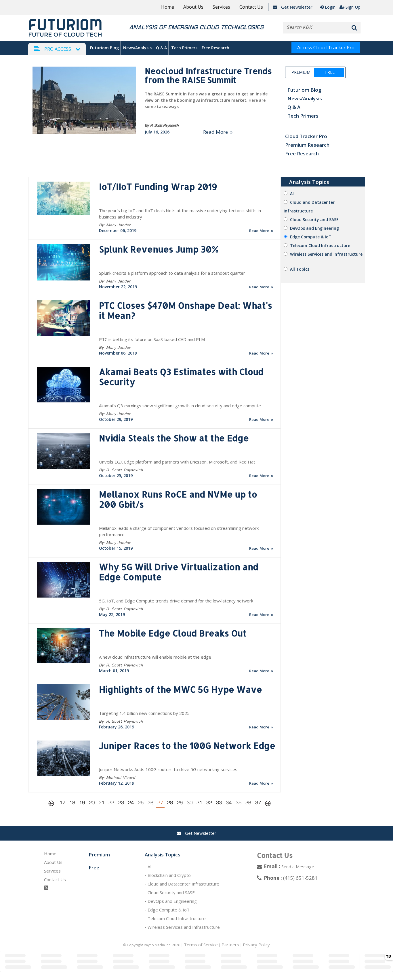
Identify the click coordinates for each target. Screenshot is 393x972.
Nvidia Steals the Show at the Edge (174, 437)
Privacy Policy (256, 944)
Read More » (217, 132)
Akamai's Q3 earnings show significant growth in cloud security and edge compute (180, 405)
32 (209, 802)
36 (248, 802)
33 (219, 802)
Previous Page (53, 804)
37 (258, 802)
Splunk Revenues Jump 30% (159, 249)
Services (221, 7)
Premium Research (307, 145)
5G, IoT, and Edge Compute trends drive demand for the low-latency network (176, 601)
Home (167, 7)
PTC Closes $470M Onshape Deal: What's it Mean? (185, 310)
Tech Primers (184, 47)
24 (131, 802)
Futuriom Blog (104, 47)
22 (111, 802)
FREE (329, 72)
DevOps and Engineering (314, 228)
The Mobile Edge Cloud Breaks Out (173, 633)
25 (141, 802)
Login (330, 7)
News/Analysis (137, 47)
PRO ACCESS (57, 49)
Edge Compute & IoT (310, 237)
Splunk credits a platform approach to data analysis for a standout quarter (172, 273)
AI (292, 193)
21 (101, 802)
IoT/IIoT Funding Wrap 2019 (158, 186)
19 (82, 802)
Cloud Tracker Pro (306, 136)
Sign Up (353, 7)
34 (229, 802)
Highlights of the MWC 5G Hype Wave (180, 689)
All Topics (299, 269)
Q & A (161, 47)
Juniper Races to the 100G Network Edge (187, 745)
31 (199, 802)
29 (180, 802)
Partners (230, 944)
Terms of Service (201, 944)
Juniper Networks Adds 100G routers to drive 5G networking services (168, 769)
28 (170, 802)
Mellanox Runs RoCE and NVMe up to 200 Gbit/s (178, 499)
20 (92, 802)
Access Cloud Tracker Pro (325, 47)
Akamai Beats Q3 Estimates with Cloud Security (181, 376)
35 (238, 802)
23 (121, 802)
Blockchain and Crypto (169, 875)
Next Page (268, 804)
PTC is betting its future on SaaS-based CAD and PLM (152, 339)
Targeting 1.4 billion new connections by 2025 (144, 713)
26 (150, 802)
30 (189, 802)
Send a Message (297, 866)
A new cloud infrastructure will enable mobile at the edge (155, 657)
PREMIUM (300, 72)
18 (72, 802)
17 (62, 802)
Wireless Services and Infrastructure (326, 254)
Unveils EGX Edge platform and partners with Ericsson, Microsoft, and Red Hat (177, 462)
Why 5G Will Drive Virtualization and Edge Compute (178, 571)
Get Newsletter (296, 7)
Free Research (215, 47)
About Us (193, 7)
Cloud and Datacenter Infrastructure (183, 884)
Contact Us (251, 7)
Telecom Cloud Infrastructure (320, 245)
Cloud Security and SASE (314, 219)
